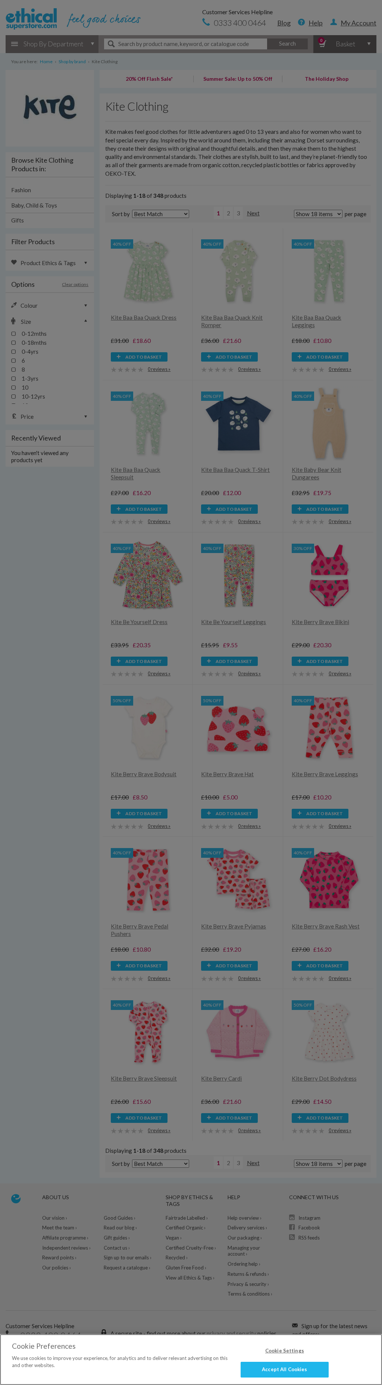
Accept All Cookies (284, 1369)
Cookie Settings (284, 1351)
